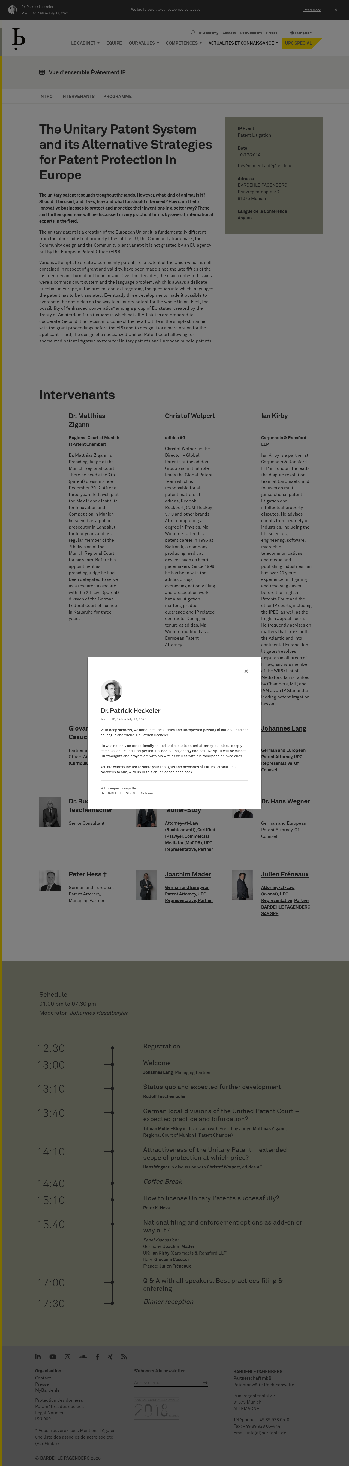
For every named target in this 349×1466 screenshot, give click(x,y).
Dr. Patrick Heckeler (152, 735)
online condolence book (172, 772)
